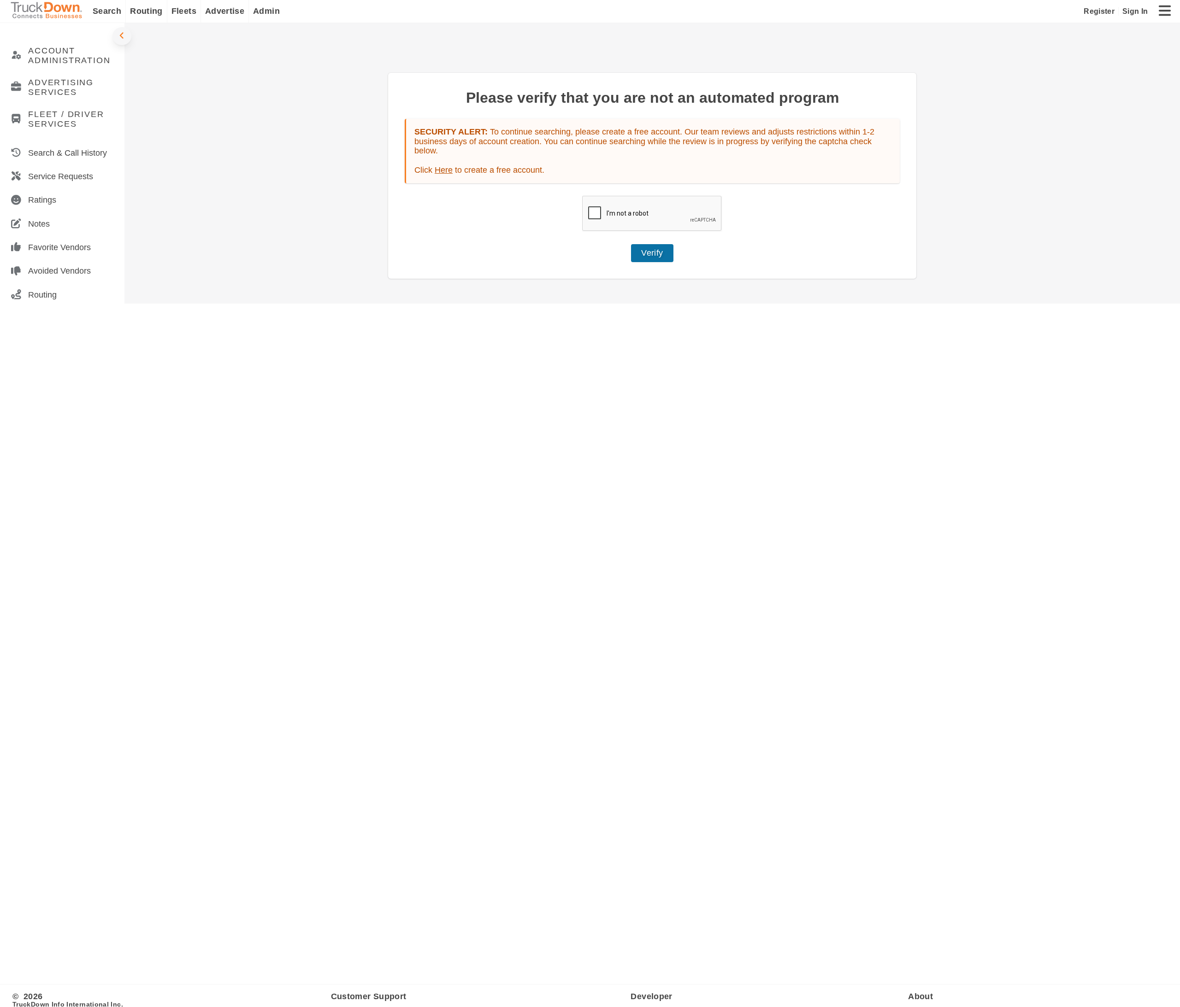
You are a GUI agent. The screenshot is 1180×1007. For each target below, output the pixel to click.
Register (1099, 11)
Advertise (224, 11)
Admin (266, 11)
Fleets (183, 11)
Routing (146, 11)
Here (444, 170)
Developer (651, 996)
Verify (652, 253)
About (920, 996)
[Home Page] (48, 11)
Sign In (1135, 11)
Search (107, 11)
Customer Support (369, 996)
